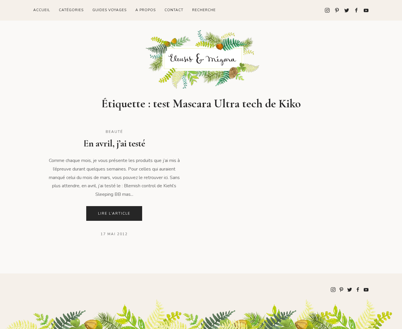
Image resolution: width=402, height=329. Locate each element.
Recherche (204, 10)
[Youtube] (364, 10)
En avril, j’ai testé (114, 143)
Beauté (114, 131)
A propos (145, 10)
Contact (174, 10)
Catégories (71, 10)
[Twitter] (344, 10)
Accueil (41, 10)
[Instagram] (327, 10)
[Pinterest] (335, 10)
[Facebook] (354, 10)
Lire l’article (114, 213)
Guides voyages (109, 10)
